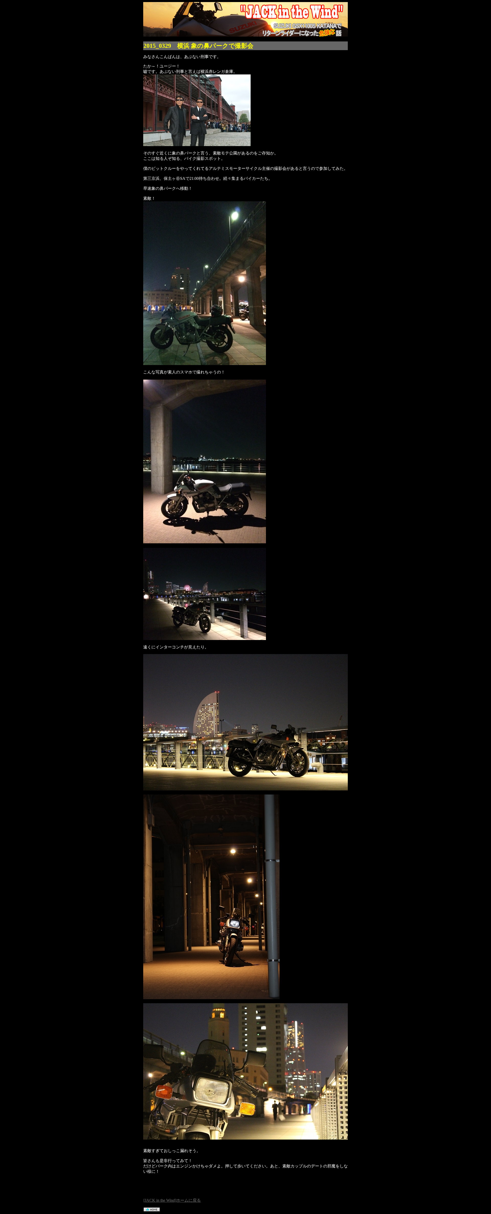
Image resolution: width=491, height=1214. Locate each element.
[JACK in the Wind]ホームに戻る (172, 1200)
